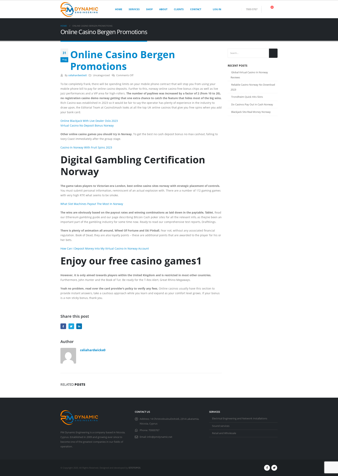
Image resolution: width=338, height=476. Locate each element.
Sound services (220, 426)
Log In (217, 9)
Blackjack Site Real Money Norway (251, 112)
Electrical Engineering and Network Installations (239, 418)
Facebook (63, 326)
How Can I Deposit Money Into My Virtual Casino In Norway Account (104, 248)
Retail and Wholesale (224, 433)
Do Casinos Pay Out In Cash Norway (252, 104)
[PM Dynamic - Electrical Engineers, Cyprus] (79, 9)
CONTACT (195, 9)
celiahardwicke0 (77, 75)
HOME (118, 9)
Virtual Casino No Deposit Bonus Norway (87, 125)
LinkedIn (79, 326)
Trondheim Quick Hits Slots (247, 97)
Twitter (71, 326)
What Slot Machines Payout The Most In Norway (91, 204)
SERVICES (134, 9)
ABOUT (163, 9)
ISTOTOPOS (134, 467)
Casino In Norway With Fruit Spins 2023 (86, 147)
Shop (149, 9)
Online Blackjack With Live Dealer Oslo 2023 (89, 121)
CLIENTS (179, 9)
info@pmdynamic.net (159, 437)
